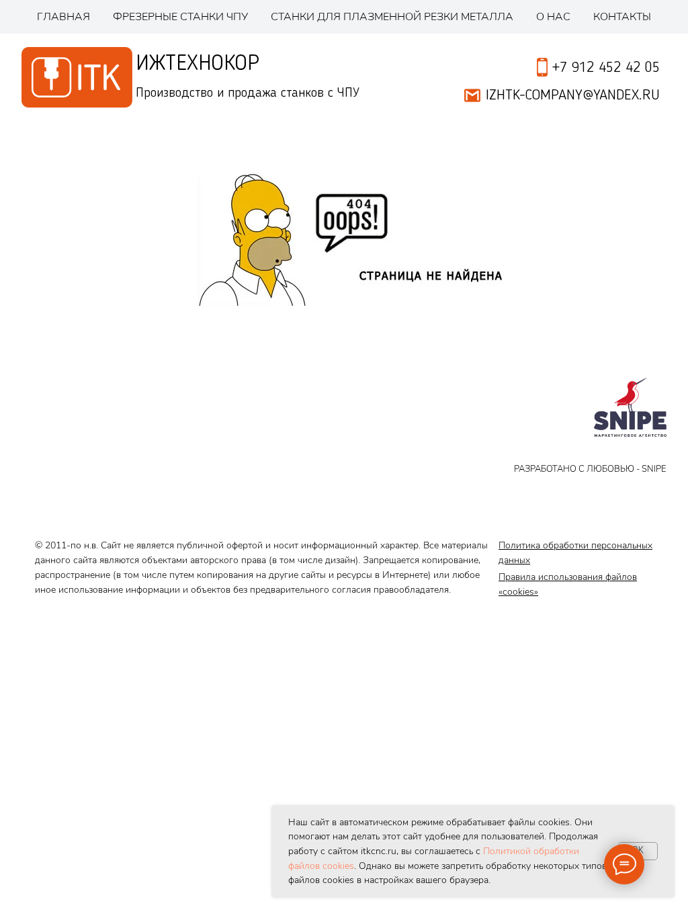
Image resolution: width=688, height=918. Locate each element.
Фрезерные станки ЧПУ (180, 16)
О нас (553, 16)
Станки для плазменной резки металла (392, 16)
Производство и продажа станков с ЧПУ (247, 93)
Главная (63, 16)
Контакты (622, 16)
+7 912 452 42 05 (606, 67)
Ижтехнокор (197, 64)
